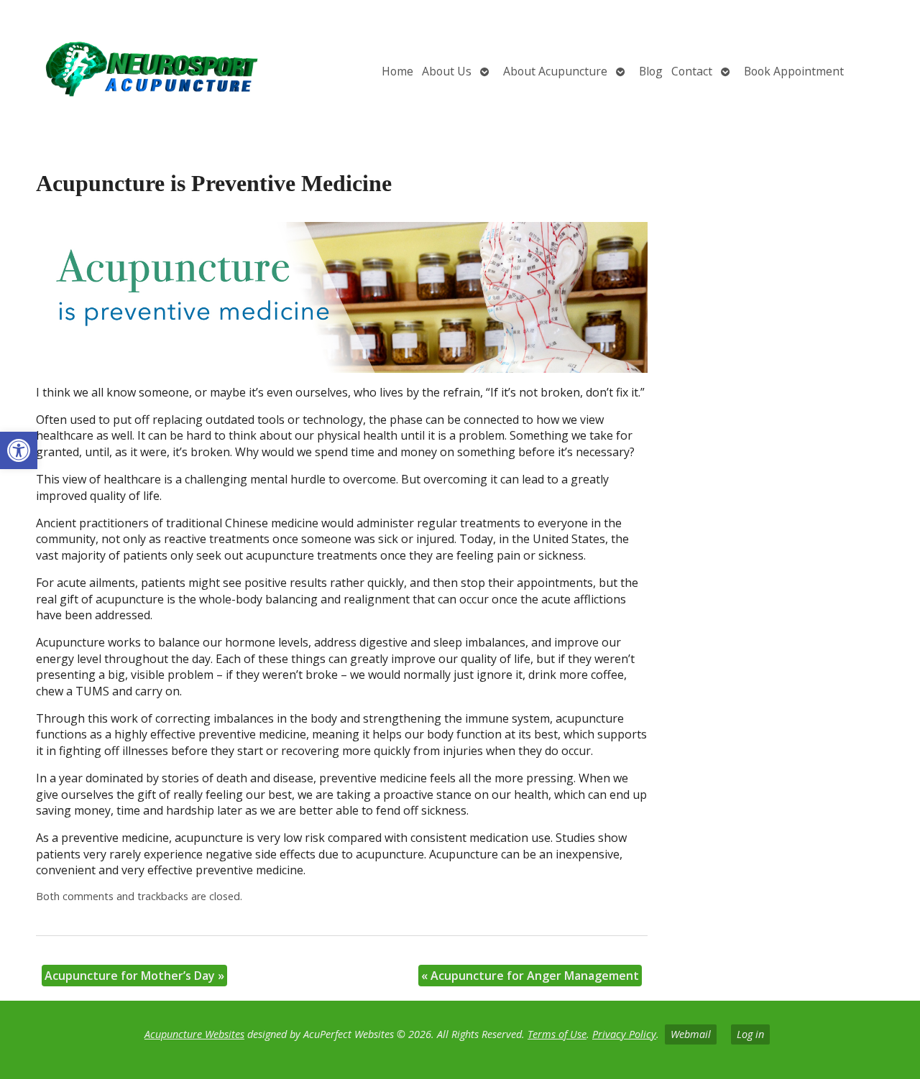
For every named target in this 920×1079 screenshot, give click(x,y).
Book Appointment (794, 71)
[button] (18, 450)
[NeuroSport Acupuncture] (152, 71)
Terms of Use (557, 1034)
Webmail (691, 1034)
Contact (691, 71)
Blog (651, 71)
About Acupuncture (555, 71)
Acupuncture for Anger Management (530, 975)
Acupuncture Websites (194, 1034)
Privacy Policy (624, 1034)
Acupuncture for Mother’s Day (134, 975)
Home (397, 71)
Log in (750, 1034)
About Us (447, 71)
